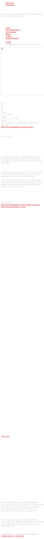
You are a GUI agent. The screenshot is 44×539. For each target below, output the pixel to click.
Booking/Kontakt (12, 38)
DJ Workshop (11, 32)
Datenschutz (10, 5)
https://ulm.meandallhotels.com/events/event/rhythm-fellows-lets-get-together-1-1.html (20, 206)
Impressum (10, 3)
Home (8, 28)
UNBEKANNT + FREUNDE (12, 536)
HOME (8, 42)
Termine (9, 36)
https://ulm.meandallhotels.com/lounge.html (17, 127)
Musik (8, 34)
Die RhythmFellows (13, 30)
